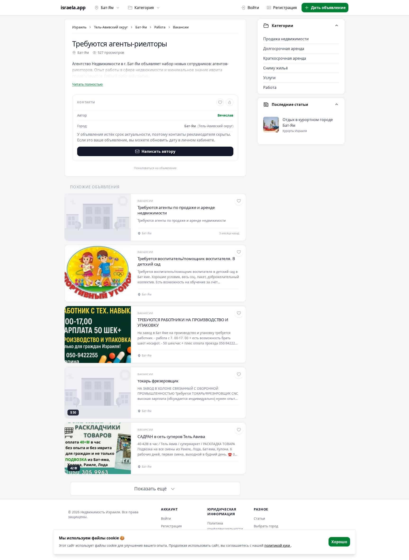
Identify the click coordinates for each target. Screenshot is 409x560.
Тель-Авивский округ (111, 27)
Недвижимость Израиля (100, 512)
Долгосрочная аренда (283, 48)
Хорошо (339, 541)
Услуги (269, 77)
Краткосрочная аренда (284, 58)
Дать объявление (328, 7)
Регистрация (285, 7)
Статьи (259, 518)
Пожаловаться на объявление (155, 168)
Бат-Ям (107, 7)
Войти (253, 7)
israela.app (73, 7)
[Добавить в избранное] (220, 102)
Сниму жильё (275, 68)
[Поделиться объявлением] (229, 102)
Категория (144, 7)
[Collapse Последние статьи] (336, 104)
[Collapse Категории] (336, 25)
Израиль (79, 27)
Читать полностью (87, 84)
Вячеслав (225, 115)
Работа (159, 27)
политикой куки (277, 545)
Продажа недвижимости (286, 38)
